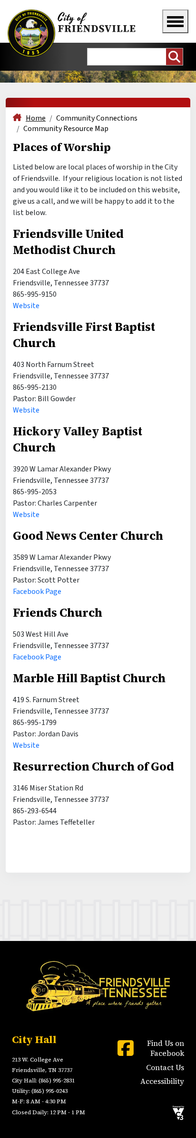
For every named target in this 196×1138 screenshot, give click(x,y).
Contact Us (165, 1067)
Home (36, 118)
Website (26, 306)
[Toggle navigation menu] (175, 21)
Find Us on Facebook (165, 1048)
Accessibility (162, 1081)
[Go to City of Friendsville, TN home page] (73, 33)
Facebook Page (37, 591)
